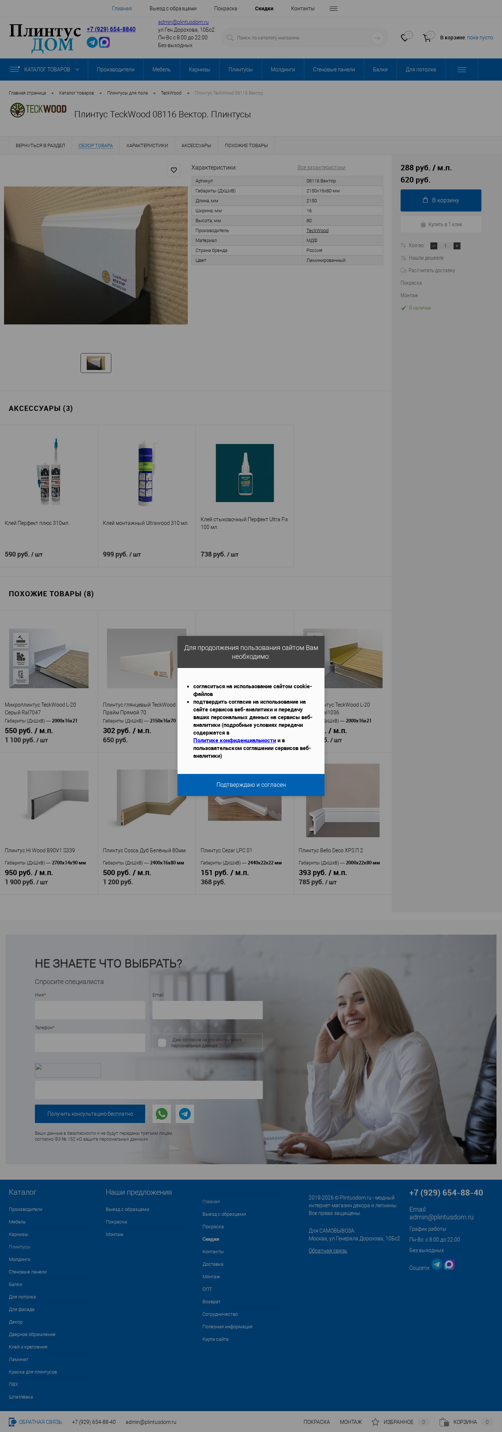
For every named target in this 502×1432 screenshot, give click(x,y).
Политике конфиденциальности (234, 740)
